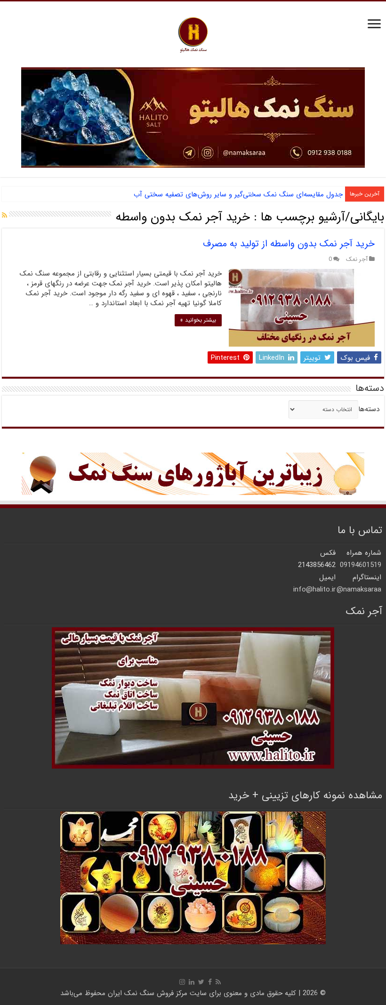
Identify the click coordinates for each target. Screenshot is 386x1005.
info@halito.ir (314, 589)
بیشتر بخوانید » (198, 320)
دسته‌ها (368, 409)
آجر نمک (357, 259)
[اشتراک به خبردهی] (4, 216)
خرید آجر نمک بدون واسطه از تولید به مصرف (289, 243)
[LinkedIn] (191, 982)
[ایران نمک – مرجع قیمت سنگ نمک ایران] (193, 33)
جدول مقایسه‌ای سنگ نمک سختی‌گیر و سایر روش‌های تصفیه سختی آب (238, 194)
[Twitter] (201, 982)
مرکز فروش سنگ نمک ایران (147, 993)
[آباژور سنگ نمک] (193, 473)
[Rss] (218, 982)
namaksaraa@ (359, 589)
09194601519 (360, 565)
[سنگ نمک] (193, 117)
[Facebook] (210, 982)
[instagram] (182, 982)
